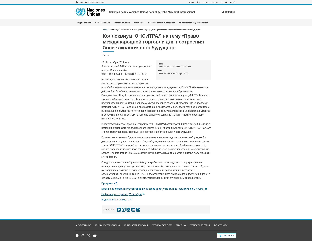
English (206, 2)
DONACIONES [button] (228, 236)
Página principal (84, 22)
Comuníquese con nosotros (107, 225)
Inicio (105, 29)
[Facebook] (78, 235)
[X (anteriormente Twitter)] (88, 235)
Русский (224, 2)
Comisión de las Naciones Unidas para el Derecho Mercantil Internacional (152, 12)
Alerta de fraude (83, 225)
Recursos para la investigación (161, 22)
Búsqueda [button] (230, 12)
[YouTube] (95, 235)
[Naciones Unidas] (90, 12)
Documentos (138, 22)
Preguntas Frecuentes (162, 225)
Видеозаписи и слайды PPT (116, 199)
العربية (191, 2)
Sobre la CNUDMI (102, 22)
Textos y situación (122, 22)
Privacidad (181, 225)
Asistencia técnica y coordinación (193, 22)
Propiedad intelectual (200, 225)
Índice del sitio (221, 225)
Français (214, 2)
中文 (198, 2)
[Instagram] (82, 235)
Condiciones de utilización (136, 225)
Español (233, 2)
